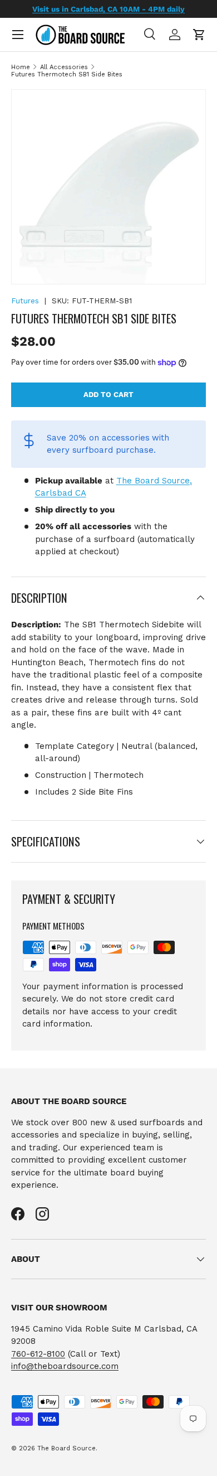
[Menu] (18, 34)
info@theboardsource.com (65, 1366)
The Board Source (66, 1448)
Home (20, 67)
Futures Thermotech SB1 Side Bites (66, 74)
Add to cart (108, 394)
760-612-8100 (38, 1354)
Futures (25, 301)
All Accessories (64, 67)
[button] (199, 34)
